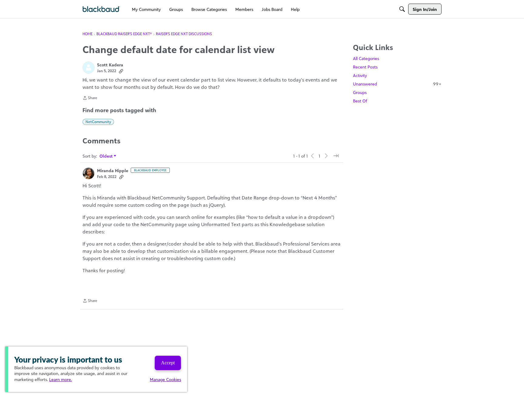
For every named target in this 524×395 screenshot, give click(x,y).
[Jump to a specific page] (336, 156)
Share (89, 98)
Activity (360, 75)
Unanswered (397, 83)
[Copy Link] (121, 71)
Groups (360, 92)
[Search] (402, 9)
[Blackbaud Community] (101, 9)
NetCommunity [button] (98, 121)
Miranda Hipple (112, 170)
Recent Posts (365, 66)
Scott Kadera (110, 64)
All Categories (366, 58)
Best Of (360, 100)
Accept (168, 362)
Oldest (106, 156)
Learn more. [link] (60, 379)
